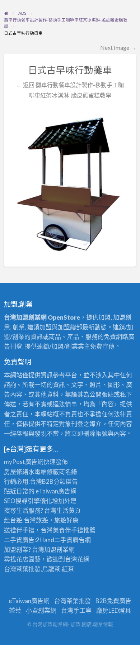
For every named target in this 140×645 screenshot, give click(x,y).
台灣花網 (77, 559)
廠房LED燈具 (113, 610)
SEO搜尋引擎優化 (28, 501)
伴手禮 (74, 530)
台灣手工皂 (76, 610)
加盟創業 (56, 549)
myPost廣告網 (23, 461)
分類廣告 (65, 481)
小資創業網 (41, 610)
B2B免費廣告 (113, 601)
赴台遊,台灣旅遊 (26, 520)
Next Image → (118, 47)
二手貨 (63, 540)
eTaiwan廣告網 (56, 491)
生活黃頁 (68, 510)
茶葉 (15, 610)
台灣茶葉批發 (22, 569)
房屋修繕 (16, 472)
